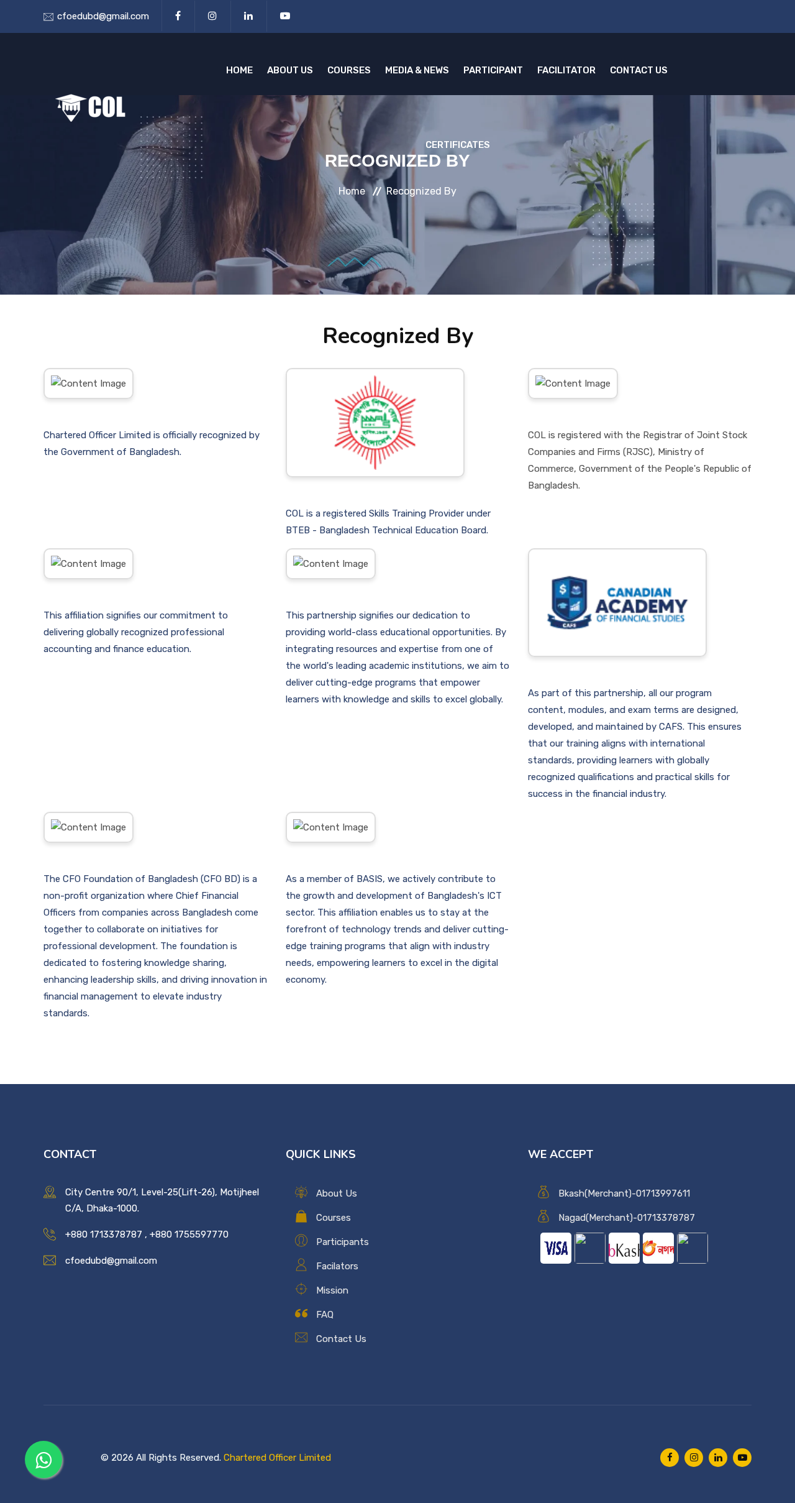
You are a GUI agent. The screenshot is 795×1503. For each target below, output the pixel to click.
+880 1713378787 (103, 1234)
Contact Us (639, 70)
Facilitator (566, 70)
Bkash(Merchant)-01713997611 (624, 1193)
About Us (290, 70)
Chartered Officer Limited (277, 1457)
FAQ (325, 1314)
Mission (332, 1290)
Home (239, 70)
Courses (349, 70)
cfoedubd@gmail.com (103, 16)
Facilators (337, 1266)
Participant (493, 70)
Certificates (457, 144)
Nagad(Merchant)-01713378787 (626, 1217)
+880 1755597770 (189, 1234)
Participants (342, 1242)
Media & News (417, 70)
